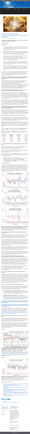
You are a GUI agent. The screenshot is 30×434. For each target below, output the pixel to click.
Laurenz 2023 (23, 147)
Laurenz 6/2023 (23, 297)
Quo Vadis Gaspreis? (4, 401)
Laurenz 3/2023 (18, 297)
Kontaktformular (3, 0)
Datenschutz (12, 0)
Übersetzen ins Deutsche (25, 0)
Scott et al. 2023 (19, 264)
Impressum (8, 0)
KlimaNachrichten (7, 4)
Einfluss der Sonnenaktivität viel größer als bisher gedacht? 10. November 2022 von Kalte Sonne (15, 390)
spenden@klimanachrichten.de (15, 429)
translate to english (18, 0)
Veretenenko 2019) (14, 124)
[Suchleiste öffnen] (1, 13)
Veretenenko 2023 (16, 102)
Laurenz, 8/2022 (10, 297)
